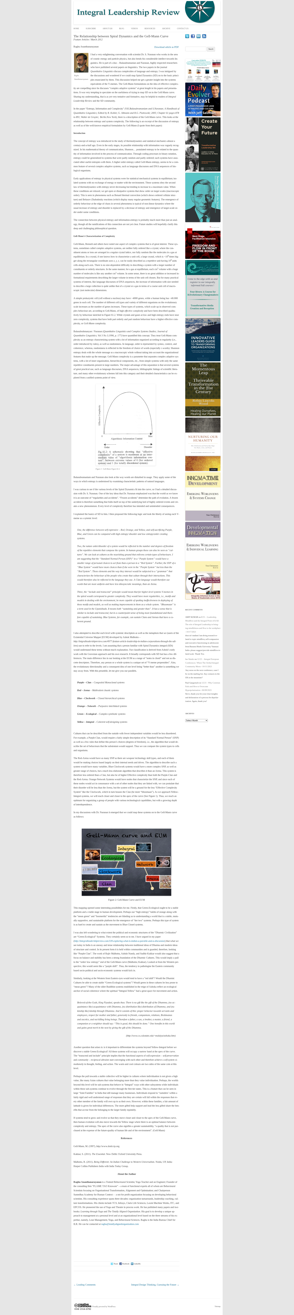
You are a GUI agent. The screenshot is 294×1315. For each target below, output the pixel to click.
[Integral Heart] (203, 598)
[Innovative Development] (203, 520)
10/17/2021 (191, 632)
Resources (150, 28)
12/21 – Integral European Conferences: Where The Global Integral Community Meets (202, 663)
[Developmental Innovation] (203, 571)
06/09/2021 (207, 690)
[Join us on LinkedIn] (198, 37)
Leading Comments (85, 1284)
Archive (166, 28)
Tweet (116, 1264)
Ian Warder (189, 659)
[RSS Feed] (204, 37)
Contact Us (182, 28)
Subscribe (91, 28)
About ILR (107, 28)
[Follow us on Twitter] (187, 37)
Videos (134, 28)
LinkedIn (137, 1264)
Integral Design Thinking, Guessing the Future (155, 1284)
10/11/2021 (207, 666)
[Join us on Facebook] (193, 37)
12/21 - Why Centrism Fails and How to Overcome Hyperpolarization (202, 686)
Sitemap (218, 1306)
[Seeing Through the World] (203, 221)
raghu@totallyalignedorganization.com (120, 1224)
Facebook (126, 1264)
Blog (121, 28)
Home (76, 28)
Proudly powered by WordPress (104, 1306)
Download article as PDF (166, 47)
